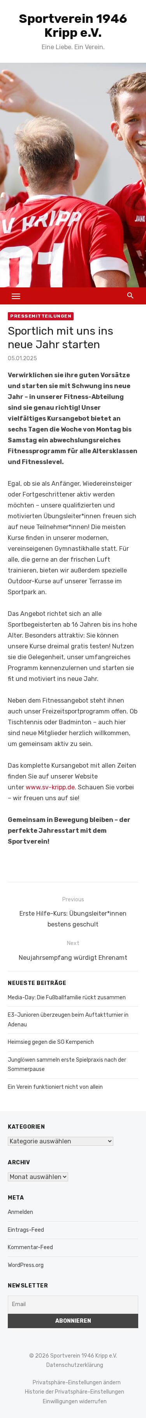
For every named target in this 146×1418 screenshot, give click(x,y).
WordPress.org (26, 1265)
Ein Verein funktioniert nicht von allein (55, 1087)
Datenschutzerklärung (74, 1365)
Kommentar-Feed (30, 1247)
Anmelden (20, 1212)
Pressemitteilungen (40, 316)
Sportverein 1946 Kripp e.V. (73, 25)
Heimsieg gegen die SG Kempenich (51, 1042)
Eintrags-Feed (26, 1230)
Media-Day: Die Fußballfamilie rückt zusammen (67, 997)
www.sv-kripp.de (50, 787)
